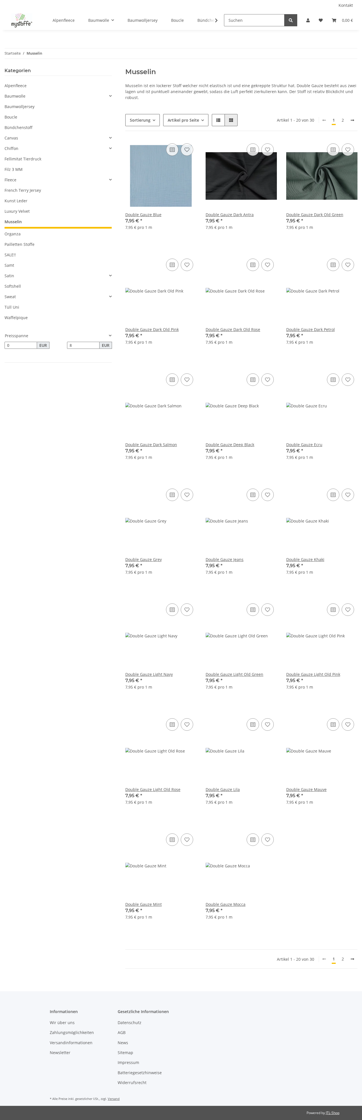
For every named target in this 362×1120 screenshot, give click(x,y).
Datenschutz (129, 1022)
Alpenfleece (16, 85)
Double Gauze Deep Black (230, 444)
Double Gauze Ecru (304, 444)
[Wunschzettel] (320, 20)
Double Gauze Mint (143, 904)
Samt (9, 265)
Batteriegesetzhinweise (140, 1072)
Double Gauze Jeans (225, 559)
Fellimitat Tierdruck (23, 159)
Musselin (13, 221)
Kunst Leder (16, 200)
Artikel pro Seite (183, 120)
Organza (13, 234)
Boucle (11, 117)
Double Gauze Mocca (225, 904)
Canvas (11, 138)
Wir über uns (62, 1022)
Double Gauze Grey (143, 559)
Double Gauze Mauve (306, 789)
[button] (308, 20)
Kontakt (346, 5)
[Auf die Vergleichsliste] (172, 149)
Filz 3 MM (14, 169)
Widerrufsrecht (132, 1082)
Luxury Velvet (17, 211)
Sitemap (125, 1052)
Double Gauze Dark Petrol (310, 329)
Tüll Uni (12, 307)
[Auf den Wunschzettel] (187, 149)
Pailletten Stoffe (20, 244)
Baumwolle (15, 96)
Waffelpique (16, 317)
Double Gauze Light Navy (149, 674)
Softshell (13, 286)
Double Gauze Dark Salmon (151, 444)
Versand (114, 1099)
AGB (122, 1032)
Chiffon (11, 148)
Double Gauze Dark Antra (230, 214)
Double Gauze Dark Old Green (314, 214)
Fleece (10, 179)
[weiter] (352, 120)
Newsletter (60, 1052)
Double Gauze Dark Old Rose (233, 329)
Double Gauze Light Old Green (234, 674)
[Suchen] (290, 20)
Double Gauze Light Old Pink (313, 674)
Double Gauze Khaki (305, 559)
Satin (9, 275)
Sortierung (140, 120)
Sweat (10, 296)
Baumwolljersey (20, 106)
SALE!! (10, 254)
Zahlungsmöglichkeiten (72, 1032)
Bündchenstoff (19, 127)
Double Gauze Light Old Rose (152, 789)
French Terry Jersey (23, 190)
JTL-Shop (332, 1112)
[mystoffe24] (21, 20)
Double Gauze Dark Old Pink (152, 329)
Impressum (128, 1062)
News (123, 1042)
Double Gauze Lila (223, 789)
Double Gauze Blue (143, 214)
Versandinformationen (71, 1042)
